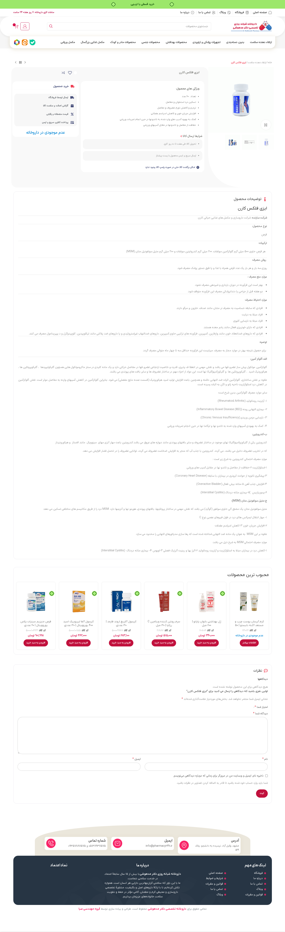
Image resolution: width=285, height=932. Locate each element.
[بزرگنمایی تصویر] (266, 125)
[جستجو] (51, 26)
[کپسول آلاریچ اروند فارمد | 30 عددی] (121, 601)
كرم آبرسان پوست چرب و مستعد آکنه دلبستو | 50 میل (249, 625)
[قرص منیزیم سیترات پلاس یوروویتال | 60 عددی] (35, 601)
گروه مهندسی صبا (89, 909)
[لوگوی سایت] (251, 26)
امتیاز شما (261, 707)
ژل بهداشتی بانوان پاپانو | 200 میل (206, 623)
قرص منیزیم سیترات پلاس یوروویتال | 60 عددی (35, 623)
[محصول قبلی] (25, 62)
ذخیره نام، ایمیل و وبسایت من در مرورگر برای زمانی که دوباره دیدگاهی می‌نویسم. (218, 776)
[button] (206, 642)
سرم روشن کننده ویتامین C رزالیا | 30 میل (164, 623)
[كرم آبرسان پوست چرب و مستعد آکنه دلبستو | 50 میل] (249, 601)
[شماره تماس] (51, 843)
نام (265, 759)
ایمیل (136, 759)
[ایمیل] (117, 843)
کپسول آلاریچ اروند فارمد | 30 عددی (121, 623)
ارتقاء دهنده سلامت (257, 62)
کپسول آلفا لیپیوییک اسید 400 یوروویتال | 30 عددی (78, 623)
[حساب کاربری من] (24, 26)
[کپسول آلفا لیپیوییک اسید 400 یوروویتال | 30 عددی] (78, 601)
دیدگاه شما (260, 714)
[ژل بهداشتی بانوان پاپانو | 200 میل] (206, 601)
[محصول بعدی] (15, 62)
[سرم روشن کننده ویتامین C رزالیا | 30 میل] (163, 601)
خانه (270, 62)
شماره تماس (97, 840)
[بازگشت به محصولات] (20, 62)
